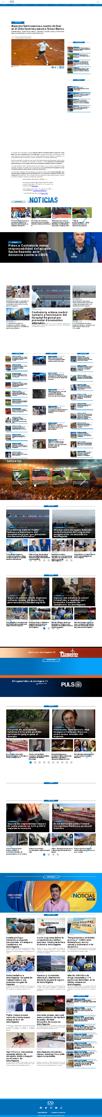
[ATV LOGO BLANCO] (50, 1105)
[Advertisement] (67, 356)
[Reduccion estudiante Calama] (70, 108)
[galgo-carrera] (70, 1019)
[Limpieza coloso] (70, 1055)
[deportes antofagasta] (70, 49)
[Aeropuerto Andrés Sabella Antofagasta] (73, 435)
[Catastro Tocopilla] (73, 425)
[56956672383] (61, 1108)
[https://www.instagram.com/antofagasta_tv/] (51, 1108)
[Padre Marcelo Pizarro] (70, 95)
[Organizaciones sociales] (73, 416)
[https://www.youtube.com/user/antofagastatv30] (56, 1108)
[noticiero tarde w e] (51, 911)
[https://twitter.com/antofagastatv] (46, 1108)
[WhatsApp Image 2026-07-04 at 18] (8, 428)
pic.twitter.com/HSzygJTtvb (39, 190)
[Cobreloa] (8, 411)
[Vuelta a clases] (70, 1002)
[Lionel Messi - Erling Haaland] (8, 454)
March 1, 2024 (44, 193)
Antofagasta (16, 470)
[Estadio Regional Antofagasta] (8, 437)
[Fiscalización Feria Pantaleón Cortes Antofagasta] (73, 397)
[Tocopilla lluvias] (70, 1011)
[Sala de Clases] (73, 406)
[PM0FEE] (70, 56)
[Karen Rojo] (73, 444)
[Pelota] (8, 402)
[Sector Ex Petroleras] (70, 1037)
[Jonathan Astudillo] (8, 420)
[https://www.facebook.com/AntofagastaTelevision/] (41, 1108)
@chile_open (35, 185)
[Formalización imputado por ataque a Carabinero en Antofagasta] (73, 454)
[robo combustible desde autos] (70, 102)
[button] (18, 217)
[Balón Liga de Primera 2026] (70, 70)
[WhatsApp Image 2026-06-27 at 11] (8, 446)
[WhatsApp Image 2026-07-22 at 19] (70, 63)
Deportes (36, 470)
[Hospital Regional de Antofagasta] (51, 296)
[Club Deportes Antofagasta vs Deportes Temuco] (8, 359)
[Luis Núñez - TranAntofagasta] (70, 89)
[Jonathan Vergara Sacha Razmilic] (73, 387)
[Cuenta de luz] (70, 1063)
